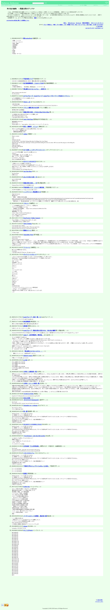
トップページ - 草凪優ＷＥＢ (32, 192)
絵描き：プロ (63, 24)
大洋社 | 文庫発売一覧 (30, 371)
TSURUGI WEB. (28, 393)
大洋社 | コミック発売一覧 (31, 383)
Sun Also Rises (27, 171)
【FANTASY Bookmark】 (31, 400)
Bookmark (78, 23)
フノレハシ (26, 247)
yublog (25, 134)
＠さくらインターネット (97, 23)
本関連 (68, 24)
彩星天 (25, 473)
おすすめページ (99, 28)
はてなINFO (100, 24)
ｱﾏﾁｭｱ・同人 (74, 24)
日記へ (65, 23)
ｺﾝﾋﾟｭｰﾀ (80, 24)
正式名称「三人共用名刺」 (31, 446)
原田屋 (25, 326)
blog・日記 (86, 24)
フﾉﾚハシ (26, 203)
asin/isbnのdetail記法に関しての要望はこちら (18, 20)
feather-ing (26, 486)
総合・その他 (93, 24)
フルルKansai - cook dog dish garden (34, 436)
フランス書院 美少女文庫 (31, 107)
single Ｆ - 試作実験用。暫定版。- (33, 335)
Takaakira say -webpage (30, 405)
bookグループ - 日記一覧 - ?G (32, 317)
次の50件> (100, 26)
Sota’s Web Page (28, 119)
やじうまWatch (28, 530)
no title (25, 360)
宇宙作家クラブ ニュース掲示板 (34, 187)
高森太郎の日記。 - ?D (30, 183)
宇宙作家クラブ (28, 79)
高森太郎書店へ (86, 23)
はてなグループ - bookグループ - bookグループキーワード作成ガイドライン (46, 96)
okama (25, 526)
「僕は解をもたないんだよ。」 (33, 351)
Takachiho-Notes (28, 234)
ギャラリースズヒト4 (29, 254)
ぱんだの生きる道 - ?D (30, 177)
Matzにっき (27, 102)
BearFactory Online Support (31, 218)
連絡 (35, 18)
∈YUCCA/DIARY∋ (29, 161)
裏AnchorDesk (27, 38)
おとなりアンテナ (90, 28)
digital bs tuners (28, 355)
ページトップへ (99, 601)
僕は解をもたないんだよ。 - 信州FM (34, 89)
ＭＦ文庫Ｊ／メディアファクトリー (34, 150)
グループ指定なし (47, 24)
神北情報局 (26, 321)
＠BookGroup (71, 23)
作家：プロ (56, 24)
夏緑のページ (27, 230)
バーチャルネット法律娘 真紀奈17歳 (35, 516)
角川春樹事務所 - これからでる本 (33, 83)
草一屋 (25, 411)
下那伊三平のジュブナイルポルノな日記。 (36, 466)
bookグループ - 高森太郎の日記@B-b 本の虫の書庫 (39, 330)
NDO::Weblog (27, 223)
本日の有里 (26, 398)
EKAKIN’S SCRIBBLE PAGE (32, 424)
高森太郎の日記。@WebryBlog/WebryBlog (36, 112)
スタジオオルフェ (28, 453)
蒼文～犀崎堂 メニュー (30, 126)
